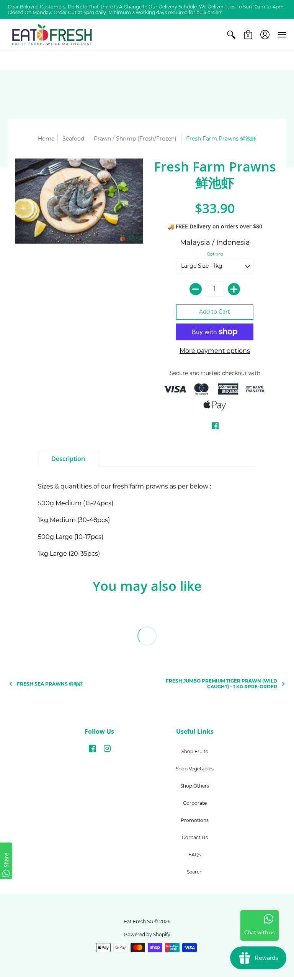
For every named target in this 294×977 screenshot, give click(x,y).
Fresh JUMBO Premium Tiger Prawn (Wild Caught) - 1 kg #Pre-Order (221, 683)
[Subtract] (195, 289)
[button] (231, 34)
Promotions (195, 820)
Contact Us (195, 837)
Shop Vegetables (195, 769)
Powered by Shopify (147, 934)
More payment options (215, 350)
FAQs (194, 854)
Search (195, 872)
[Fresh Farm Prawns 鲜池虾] (79, 201)
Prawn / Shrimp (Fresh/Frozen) (135, 138)
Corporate (195, 803)
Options (215, 254)
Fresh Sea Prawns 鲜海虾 (50, 684)
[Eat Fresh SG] (52, 34)
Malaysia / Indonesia (215, 242)
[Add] (234, 289)
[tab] (68, 459)
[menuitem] (231, 34)
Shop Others (194, 786)
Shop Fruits (194, 751)
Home (46, 138)
